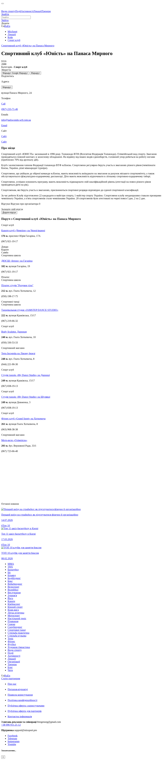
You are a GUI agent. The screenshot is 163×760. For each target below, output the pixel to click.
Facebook (13, 735)
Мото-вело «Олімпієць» (14, 440)
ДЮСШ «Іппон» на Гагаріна (16, 260)
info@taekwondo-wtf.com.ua (16, 120)
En (8, 26)
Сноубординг (15, 627)
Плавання (13, 621)
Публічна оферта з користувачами (26, 705)
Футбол (12, 644)
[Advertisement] (81, 477)
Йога (10, 598)
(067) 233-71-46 (9, 109)
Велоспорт (13, 586)
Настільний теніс (17, 618)
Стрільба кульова (17, 635)
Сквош (11, 624)
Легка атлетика (16, 612)
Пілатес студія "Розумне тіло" (17, 285)
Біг (9, 572)
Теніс (10, 638)
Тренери (46, 11)
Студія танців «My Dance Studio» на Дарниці (25, 375)
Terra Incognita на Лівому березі (18, 353)
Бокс (10, 581)
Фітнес (11, 641)
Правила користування (20, 694)
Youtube (12, 744)
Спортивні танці (17, 630)
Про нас (12, 684)
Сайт (4, 141)
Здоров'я (12, 595)
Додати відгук (9, 212)
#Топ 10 (5, 525)
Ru (5, 26)
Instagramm (13, 741)
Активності (27, 11)
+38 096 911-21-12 (11, 724)
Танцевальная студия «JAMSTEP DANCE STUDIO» (29, 310)
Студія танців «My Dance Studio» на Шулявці (25, 396)
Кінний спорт (15, 607)
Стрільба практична (18, 632)
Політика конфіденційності (22, 700)
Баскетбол (13, 569)
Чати (10, 670)
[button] (5, 20)
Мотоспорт (14, 615)
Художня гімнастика (19, 647)
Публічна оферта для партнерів (25, 711)
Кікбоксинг (14, 604)
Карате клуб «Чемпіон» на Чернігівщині (23, 230)
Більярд (12, 575)
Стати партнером (10, 678)
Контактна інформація (20, 716)
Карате (11, 601)
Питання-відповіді (18, 689)
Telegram (12, 738)
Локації (38, 11)
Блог (10, 667)
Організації (14, 661)
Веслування (14, 592)
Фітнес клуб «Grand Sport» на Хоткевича (23, 418)
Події (18, 11)
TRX (10, 566)
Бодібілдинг (14, 578)
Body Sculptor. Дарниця (14, 331)
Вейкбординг (15, 584)
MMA (11, 563)
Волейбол (13, 589)
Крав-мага (13, 609)
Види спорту (8, 11)
